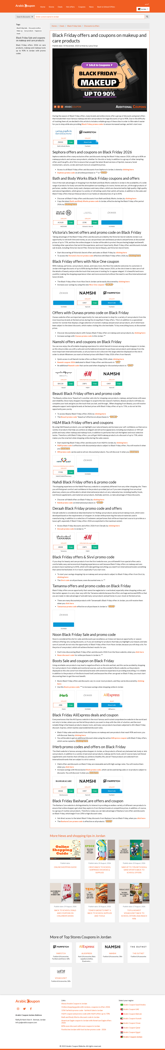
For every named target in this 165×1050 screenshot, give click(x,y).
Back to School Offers (106, 7)
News (91, 7)
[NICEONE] (63, 212)
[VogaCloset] (61, 971)
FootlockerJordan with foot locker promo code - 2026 (83, 1029)
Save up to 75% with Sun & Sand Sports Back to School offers (134, 870)
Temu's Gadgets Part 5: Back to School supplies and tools (100, 913)
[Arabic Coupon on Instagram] (18, 1008)
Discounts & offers (91, 26)
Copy (71, 142)
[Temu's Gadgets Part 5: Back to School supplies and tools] (99, 893)
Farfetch (61, 953)
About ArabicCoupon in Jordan (74, 1003)
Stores (51, 7)
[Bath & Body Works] (63, 132)
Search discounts (24, 17)
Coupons (81, 7)
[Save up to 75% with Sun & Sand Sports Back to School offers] (134, 850)
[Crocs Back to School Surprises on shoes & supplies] (99, 850)
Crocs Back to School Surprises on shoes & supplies (100, 870)
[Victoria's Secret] (87, 212)
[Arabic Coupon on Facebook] (30, 1008)
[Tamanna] (63, 537)
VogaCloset (61, 978)
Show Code (88, 142)
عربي (147, 4)
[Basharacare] (63, 781)
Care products (28, 31)
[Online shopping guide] (65, 850)
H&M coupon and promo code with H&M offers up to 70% (85, 1014)
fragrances (38, 31)
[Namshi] (87, 293)
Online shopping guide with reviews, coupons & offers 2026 (85, 1007)
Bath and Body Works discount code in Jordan (80, 1017)
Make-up (20, 31)
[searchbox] (89, 17)
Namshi (112, 953)
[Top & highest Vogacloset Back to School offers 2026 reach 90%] (134, 893)
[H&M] (87, 374)
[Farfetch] (87, 132)
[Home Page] (25, 5)
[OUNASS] (111, 212)
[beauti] (63, 374)
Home (42, 7)
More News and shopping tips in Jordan (77, 836)
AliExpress (87, 953)
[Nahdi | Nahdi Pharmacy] (63, 460)
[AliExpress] (111, 695)
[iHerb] (63, 695)
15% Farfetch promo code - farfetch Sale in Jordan (82, 1010)
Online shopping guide (65, 867)
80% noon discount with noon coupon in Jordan (80, 1026)
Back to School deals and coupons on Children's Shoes (65, 913)
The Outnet (138, 953)
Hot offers (70, 7)
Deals (60, 7)
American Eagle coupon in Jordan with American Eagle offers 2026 (86, 1021)
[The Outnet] (138, 946)
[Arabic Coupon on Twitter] (24, 1008)
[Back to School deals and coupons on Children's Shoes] (65, 893)
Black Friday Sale (74, 26)
